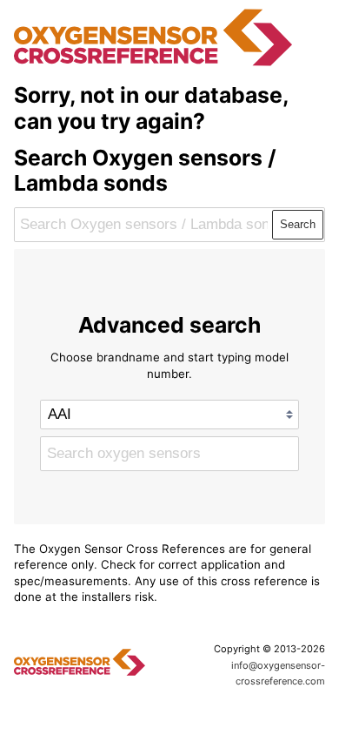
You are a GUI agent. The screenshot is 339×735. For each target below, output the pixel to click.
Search (298, 224)
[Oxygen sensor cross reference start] (153, 64)
